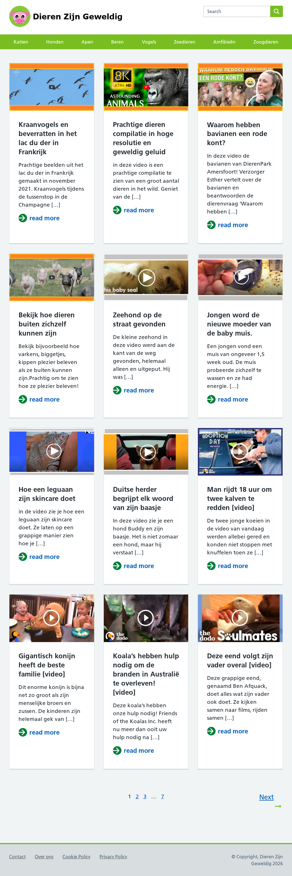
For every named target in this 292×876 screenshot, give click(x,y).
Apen (87, 42)
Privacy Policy (113, 856)
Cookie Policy (76, 856)
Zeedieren (184, 42)
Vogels (149, 42)
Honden (55, 42)
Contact (17, 856)
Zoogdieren (266, 42)
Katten (21, 42)
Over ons (44, 856)
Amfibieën (224, 42)
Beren (117, 42)
